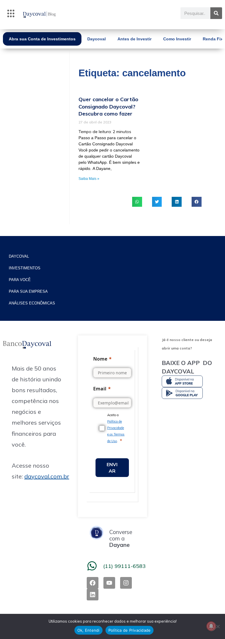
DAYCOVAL (19, 256)
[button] (11, 14)
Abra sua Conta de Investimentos (42, 39)
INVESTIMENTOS (24, 268)
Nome (100, 359)
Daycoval (96, 39)
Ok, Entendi (88, 630)
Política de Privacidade (129, 630)
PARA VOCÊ (20, 280)
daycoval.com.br (46, 476)
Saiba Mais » (89, 179)
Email (99, 388)
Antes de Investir (134, 39)
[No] (218, 626)
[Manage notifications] (211, 626)
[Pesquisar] (216, 13)
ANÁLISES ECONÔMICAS (32, 303)
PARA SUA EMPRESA (28, 291)
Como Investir (177, 39)
